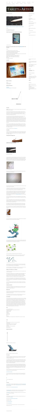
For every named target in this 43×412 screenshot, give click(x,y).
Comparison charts (19, 2)
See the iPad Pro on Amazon (9, 371)
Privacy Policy (29, 3)
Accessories (12, 404)
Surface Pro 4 (15, 128)
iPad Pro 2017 (21, 46)
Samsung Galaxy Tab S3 (18, 384)
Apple (13, 404)
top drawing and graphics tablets (13, 398)
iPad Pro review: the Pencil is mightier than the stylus (15, 26)
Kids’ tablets (21, 3)
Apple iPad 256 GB (30, 15)
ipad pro (20, 404)
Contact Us (25, 3)
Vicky (11, 405)
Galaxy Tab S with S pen (31, 21)
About (9, 2)
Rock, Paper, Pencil (30, 18)
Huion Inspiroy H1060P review (31, 87)
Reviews (12, 2)
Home (7, 2)
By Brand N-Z (17, 3)
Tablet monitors (28, 2)
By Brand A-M (13, 3)
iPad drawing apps (10, 401)
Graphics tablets (24, 2)
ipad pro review (22, 404)
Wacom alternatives (8, 3)
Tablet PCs (33, 2)
